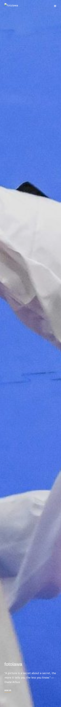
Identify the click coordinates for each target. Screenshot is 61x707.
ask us (7, 690)
